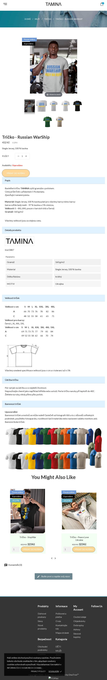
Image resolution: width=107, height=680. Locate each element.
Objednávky (79, 621)
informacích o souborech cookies (24, 668)
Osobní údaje (79, 617)
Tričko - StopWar (28, 537)
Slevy (40, 621)
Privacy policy (38, 671)
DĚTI (58, 646)
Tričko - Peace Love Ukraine (79, 538)
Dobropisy (78, 625)
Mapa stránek (62, 632)
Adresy (76, 629)
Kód (6, 250)
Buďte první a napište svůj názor (55, 576)
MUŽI (59, 650)
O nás (58, 621)
